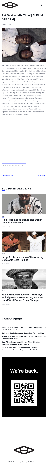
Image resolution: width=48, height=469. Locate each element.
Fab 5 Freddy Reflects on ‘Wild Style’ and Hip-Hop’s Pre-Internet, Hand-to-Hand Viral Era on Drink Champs (23, 297)
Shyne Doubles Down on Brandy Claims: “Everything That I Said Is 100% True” (24, 329)
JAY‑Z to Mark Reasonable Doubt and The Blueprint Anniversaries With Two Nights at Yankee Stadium (21, 349)
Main (3, 216)
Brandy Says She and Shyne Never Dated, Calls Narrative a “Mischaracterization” (24, 338)
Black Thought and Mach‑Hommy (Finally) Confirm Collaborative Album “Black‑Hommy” (21, 343)
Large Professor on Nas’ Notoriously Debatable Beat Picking (23, 258)
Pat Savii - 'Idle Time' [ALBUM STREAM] (14, 165)
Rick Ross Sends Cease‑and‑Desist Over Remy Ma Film (22, 221)
